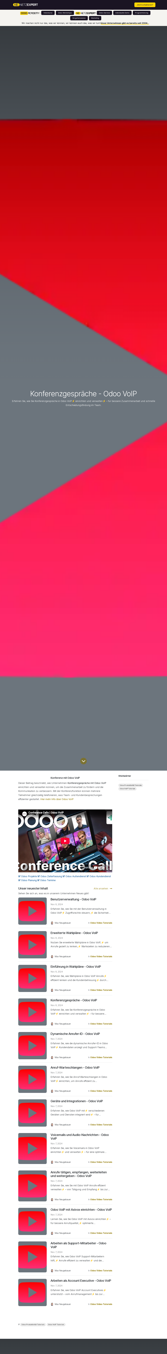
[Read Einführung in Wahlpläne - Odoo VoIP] (32, 978)
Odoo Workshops (65, 13)
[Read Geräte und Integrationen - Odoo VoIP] (32, 1112)
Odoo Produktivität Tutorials (32, 1325)
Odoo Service (104, 13)
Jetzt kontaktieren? (145, 5)
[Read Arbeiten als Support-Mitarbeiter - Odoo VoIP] (32, 1256)
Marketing (95, 18)
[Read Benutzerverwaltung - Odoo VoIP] (32, 911)
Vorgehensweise (79, 18)
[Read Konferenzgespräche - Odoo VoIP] (32, 1012)
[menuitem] (51, 5)
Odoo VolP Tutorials (56, 1325)
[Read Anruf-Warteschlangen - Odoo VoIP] (32, 1079)
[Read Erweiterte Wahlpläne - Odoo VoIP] (32, 944)
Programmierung (141, 13)
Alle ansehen (101, 888)
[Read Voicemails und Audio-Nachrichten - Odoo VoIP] (32, 1148)
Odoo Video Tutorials (101, 923)
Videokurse (47, 13)
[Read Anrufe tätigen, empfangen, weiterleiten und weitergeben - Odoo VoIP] (32, 1185)
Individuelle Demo (122, 13)
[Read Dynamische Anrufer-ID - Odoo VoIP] (32, 1045)
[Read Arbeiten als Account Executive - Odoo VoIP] (32, 1292)
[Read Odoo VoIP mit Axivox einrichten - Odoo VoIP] (32, 1221)
